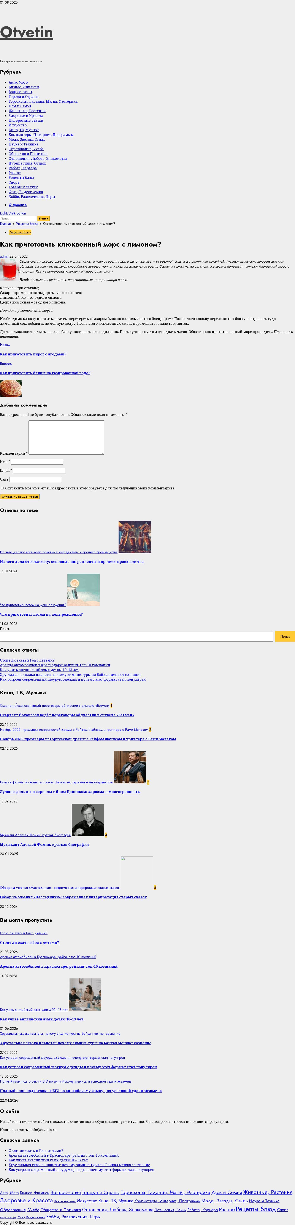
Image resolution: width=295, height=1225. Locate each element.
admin (5, 256)
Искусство (18, 125)
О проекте (18, 204)
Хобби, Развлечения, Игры (32, 196)
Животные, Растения (27, 110)
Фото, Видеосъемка (26, 191)
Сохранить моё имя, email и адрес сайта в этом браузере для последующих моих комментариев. (90, 488)
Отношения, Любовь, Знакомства (38, 158)
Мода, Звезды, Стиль (27, 139)
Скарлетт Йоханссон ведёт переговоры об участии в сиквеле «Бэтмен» (54, 705)
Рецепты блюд (21, 177)
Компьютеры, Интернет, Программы (41, 134)
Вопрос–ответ (20, 91)
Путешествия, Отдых (27, 163)
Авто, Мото (18, 82)
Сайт (4, 479)
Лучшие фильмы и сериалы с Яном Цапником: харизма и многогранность (56, 782)
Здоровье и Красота (26, 115)
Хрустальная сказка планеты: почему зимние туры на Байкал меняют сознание (70, 674)
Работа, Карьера (23, 168)
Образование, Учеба (26, 149)
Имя (5, 461)
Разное (15, 172)
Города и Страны (23, 96)
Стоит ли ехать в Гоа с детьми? (27, 660)
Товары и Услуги (23, 187)
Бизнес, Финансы (24, 87)
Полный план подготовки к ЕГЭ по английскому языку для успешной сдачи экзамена (66, 1081)
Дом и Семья (20, 106)
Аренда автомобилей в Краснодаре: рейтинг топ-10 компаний (55, 665)
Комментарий (14, 453)
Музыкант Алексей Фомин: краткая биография (35, 835)
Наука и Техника (23, 144)
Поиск (5, 628)
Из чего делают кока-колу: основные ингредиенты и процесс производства (58, 552)
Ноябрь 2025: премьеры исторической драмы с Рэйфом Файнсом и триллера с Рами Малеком (74, 729)
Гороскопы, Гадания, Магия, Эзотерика (43, 101)
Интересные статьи (26, 120)
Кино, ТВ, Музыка (24, 130)
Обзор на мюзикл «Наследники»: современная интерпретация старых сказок (60, 887)
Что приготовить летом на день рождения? (33, 604)
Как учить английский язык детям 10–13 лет (39, 669)
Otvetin (26, 32)
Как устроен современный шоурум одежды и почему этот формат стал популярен (73, 679)
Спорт (14, 182)
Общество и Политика (28, 153)
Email (6, 470)
